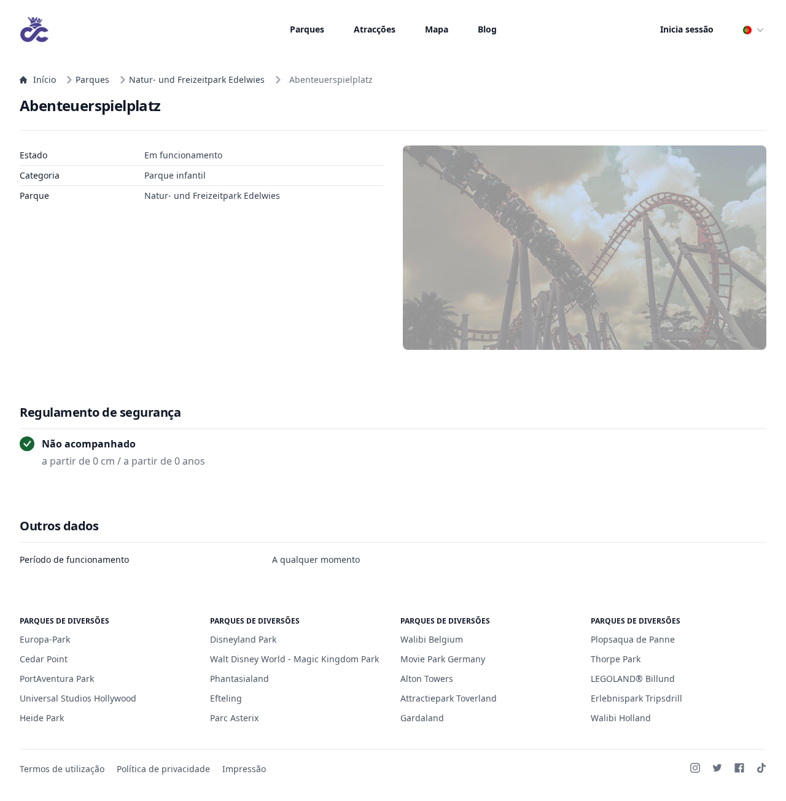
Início (44, 79)
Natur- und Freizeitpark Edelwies (197, 79)
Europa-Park (45, 639)
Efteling (226, 698)
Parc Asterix (234, 718)
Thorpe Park (615, 659)
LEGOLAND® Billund (633, 678)
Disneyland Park (243, 639)
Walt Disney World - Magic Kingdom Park (294, 659)
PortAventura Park (57, 678)
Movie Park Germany (442, 659)
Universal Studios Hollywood (78, 698)
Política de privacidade (163, 769)
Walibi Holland (621, 718)
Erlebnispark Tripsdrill (636, 698)
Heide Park (42, 718)
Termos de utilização (62, 769)
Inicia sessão (687, 29)
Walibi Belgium (431, 639)
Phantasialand (239, 678)
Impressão (244, 769)
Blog (487, 29)
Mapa (436, 29)
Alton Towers (426, 678)
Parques (307, 29)
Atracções (374, 29)
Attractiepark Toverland (448, 698)
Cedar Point (44, 659)
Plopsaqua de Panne (633, 639)
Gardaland (422, 718)
